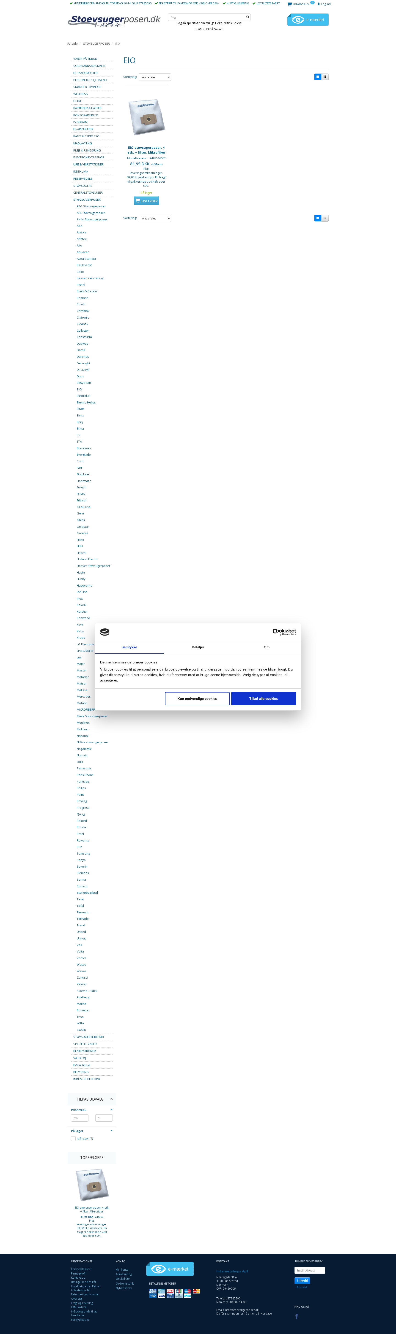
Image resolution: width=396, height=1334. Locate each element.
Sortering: (130, 77)
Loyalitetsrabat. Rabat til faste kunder (85, 1288)
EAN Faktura (78, 1307)
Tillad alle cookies (263, 699)
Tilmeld (302, 1281)
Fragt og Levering (82, 1303)
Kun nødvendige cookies (197, 699)
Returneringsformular (85, 1294)
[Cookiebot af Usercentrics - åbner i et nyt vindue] (276, 632)
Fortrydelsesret (81, 1269)
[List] (325, 76)
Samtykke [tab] (129, 647)
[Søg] (247, 17)
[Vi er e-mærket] (308, 19)
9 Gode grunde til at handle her (84, 1313)
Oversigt (76, 1298)
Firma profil (78, 1273)
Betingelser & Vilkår (83, 1282)
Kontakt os (78, 1277)
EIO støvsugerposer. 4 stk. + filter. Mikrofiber (92, 1209)
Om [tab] (267, 647)
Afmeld (302, 1287)
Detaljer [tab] (198, 647)
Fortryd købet (80, 1319)
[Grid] (318, 76)
